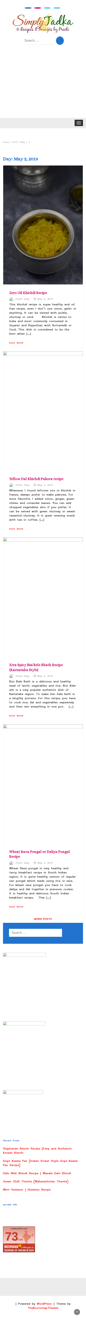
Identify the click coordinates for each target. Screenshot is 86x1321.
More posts (43, 919)
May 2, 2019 (45, 299)
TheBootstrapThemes (43, 1308)
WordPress (44, 1303)
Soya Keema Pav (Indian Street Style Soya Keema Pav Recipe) (40, 1163)
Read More (16, 343)
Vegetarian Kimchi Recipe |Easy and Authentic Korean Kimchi (37, 1150)
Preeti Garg (22, 299)
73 (11, 1236)
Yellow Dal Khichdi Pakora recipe (36, 479)
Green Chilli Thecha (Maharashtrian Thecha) (35, 1181)
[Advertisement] (43, 84)
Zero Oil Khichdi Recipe (28, 293)
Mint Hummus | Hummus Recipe (27, 1189)
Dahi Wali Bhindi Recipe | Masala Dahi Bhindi (37, 1173)
